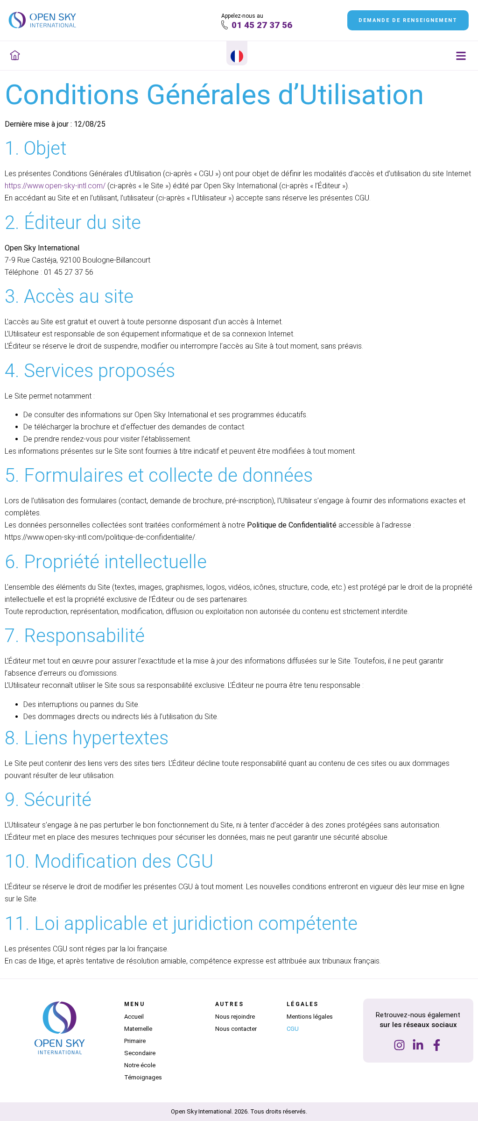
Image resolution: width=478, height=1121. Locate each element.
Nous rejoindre (235, 1016)
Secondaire (139, 1053)
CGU (293, 1028)
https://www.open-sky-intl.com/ (55, 185)
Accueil (134, 1016)
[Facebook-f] (437, 1045)
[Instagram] (399, 1045)
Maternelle (138, 1028)
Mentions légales (310, 1016)
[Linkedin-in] (418, 1045)
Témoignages (143, 1077)
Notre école (139, 1065)
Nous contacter (236, 1028)
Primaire (135, 1040)
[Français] (236, 58)
